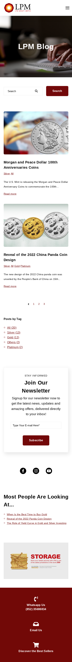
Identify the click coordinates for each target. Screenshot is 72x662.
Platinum (25, 266)
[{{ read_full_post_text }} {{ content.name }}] (36, 132)
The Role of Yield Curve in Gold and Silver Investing (37, 523)
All (12, 173)
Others (13, 342)
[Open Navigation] (67, 8)
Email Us (36, 630)
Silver (7, 173)
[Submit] (36, 91)
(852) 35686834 (36, 609)
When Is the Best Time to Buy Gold (27, 514)
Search (57, 90)
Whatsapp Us (36, 605)
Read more (10, 193)
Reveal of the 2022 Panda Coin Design (29, 518)
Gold (17, 266)
